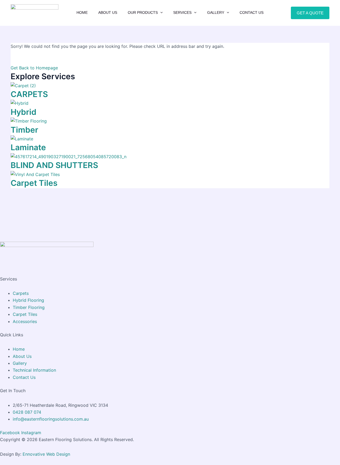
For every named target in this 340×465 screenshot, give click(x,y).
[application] (160, 12)
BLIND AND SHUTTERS (54, 165)
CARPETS (29, 94)
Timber (24, 130)
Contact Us (252, 12)
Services (182, 12)
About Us (107, 12)
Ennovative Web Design (46, 454)
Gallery (215, 12)
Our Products (143, 12)
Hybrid (23, 112)
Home (82, 12)
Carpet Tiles (34, 183)
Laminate (28, 147)
